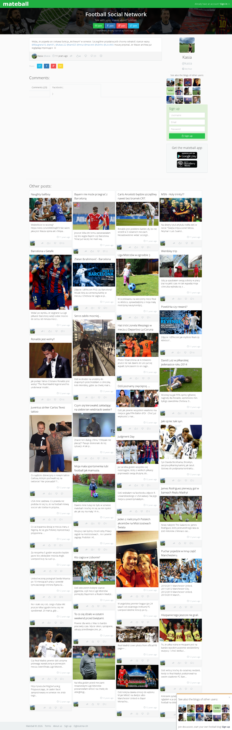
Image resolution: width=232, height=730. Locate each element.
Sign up (226, 726)
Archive (188, 68)
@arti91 (50, 44)
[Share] (71, 56)
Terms (48, 725)
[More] (101, 55)
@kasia (187, 63)
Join (100, 25)
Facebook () (57, 90)
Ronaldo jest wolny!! (43, 339)
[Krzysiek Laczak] (182, 708)
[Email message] (60, 66)
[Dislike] (85, 56)
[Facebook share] (46, 66)
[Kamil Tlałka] (217, 717)
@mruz (80, 44)
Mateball (30, 725)
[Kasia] (191, 717)
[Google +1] (53, 66)
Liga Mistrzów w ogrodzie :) (134, 255)
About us (57, 725)
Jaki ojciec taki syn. (172, 421)
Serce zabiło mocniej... (87, 316)
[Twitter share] (39, 66)
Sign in (132, 30)
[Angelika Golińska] (208, 708)
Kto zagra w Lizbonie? (87, 557)
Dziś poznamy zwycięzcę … (134, 386)
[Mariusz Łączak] (200, 717)
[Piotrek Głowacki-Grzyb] (226, 717)
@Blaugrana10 (39, 44)
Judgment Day (126, 436)
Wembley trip (169, 251)
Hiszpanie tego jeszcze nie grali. (180, 615)
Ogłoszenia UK (81, 725)
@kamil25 (71, 44)
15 (106, 458)
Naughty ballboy (40, 194)
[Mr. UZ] (191, 708)
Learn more (102, 30)
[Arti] (208, 717)
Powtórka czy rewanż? (174, 306)
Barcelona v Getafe (42, 251)
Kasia (43, 55)
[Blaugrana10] (226, 708)
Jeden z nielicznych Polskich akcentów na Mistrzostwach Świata (134, 523)
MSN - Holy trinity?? (172, 194)
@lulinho (99, 44)
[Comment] (192, 243)
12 (106, 251)
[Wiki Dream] (217, 708)
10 (63, 243)
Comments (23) (39, 87)
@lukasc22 (61, 44)
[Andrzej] (200, 708)
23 (94, 55)
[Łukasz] (182, 717)
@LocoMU (109, 44)
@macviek (89, 44)
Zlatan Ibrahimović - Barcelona (92, 259)
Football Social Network (116, 14)
